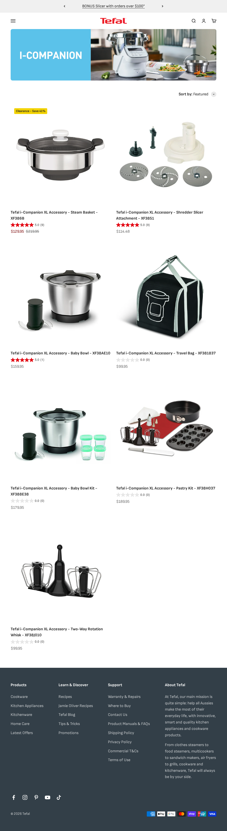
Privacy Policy (120, 742)
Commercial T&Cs (123, 751)
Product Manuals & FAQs (129, 723)
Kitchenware (21, 714)
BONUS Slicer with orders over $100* (113, 6)
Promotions (68, 733)
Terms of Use (119, 760)
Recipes (65, 696)
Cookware (19, 696)
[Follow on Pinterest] (36, 797)
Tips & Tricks (69, 723)
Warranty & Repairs (124, 696)
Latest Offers (22, 733)
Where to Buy (119, 705)
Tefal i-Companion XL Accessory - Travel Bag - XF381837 (166, 353)
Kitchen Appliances (27, 705)
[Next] (162, 6)
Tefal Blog (67, 714)
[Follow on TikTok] (59, 797)
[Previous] (64, 6)
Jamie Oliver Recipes (76, 705)
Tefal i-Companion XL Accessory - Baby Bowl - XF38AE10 (60, 353)
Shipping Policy (121, 733)
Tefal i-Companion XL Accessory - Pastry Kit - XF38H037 (165, 488)
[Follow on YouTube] (48, 797)
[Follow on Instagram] (25, 797)
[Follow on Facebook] (14, 797)
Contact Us (117, 714)
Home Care (20, 723)
